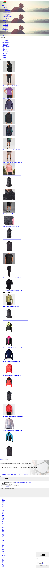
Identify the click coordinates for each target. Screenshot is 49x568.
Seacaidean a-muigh (5, 51)
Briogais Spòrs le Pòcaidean (15, 474)
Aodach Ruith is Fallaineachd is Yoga (7, 12)
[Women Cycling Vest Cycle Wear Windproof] (9, 318)
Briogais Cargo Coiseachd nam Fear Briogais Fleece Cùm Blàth (11, 85)
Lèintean (4, 43)
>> (4, 459)
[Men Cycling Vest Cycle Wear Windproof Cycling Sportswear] (9, 456)
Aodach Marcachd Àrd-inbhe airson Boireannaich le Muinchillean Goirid (12, 175)
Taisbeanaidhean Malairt (5, 29)
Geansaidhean (6, 9)
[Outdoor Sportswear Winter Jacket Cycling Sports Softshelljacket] (9, 442)
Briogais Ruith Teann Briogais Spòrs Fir (8, 213)
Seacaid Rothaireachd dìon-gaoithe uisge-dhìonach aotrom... (12, 430)
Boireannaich (6, 24)
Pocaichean (6, 27)
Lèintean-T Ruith (21, 474)
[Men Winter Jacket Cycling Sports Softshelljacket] (9, 332)
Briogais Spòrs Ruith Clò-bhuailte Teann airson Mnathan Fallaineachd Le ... (12, 277)
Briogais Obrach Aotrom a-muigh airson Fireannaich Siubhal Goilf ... (11, 149)
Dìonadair (4, 58)
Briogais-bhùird (5, 49)
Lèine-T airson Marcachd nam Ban (7, 98)
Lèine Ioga (10, 474)
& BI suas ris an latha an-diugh (6, 461)
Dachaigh (3, 5)
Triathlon (6, 11)
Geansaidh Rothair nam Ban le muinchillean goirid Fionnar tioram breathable (12, 290)
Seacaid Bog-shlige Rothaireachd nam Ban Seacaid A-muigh (12, 347)
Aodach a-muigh (5, 20)
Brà (5, 13)
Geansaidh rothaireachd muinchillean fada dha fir (11, 306)
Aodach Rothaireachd (4, 35)
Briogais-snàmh (7, 18)
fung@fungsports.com (5, 468)
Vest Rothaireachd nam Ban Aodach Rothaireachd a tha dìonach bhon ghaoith (15, 320)
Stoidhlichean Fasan (5, 23)
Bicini (4, 47)
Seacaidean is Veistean (7, 10)
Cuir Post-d (1, 475)
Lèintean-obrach (26, 474)
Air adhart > (2, 459)
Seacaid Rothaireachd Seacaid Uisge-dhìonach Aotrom (12, 361)
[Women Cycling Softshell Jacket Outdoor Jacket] (9, 346)
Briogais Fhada (7, 15)
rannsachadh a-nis (2, 464)
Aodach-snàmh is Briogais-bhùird (7, 16)
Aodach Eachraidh (5, 25)
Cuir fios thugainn (4, 30)
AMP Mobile (9, 473)
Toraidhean (3, 8)
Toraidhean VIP (4, 28)
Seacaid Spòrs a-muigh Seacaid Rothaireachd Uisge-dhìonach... (13, 416)
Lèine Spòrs (7, 474)
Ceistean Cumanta (5, 7)
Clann (5, 19)
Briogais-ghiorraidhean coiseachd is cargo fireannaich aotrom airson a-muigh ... (13, 162)
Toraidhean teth (2, 473)
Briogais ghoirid (5, 45)
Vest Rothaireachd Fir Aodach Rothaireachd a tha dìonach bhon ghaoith (12, 239)
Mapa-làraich (6, 473)
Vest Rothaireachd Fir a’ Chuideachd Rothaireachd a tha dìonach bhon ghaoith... (16, 457)
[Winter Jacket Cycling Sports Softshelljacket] (9, 387)
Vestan (6, 22)
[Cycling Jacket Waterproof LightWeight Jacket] (9, 373)
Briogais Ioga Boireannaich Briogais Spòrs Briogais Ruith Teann (11, 226)
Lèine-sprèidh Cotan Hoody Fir (7, 111)
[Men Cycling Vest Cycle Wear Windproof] (9, 401)
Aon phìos (6, 17)
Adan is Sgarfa (6, 26)
